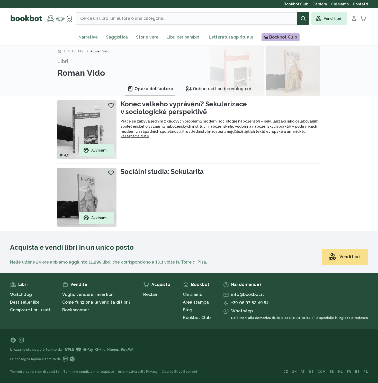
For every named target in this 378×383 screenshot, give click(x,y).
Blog (187, 309)
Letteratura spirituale (231, 37)
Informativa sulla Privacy (138, 371)
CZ (285, 371)
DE (311, 371)
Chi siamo (192, 294)
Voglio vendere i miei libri (88, 294)
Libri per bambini (184, 37)
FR (349, 371)
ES (332, 371)
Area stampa (196, 302)
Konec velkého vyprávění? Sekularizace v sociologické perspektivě (184, 108)
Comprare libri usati (30, 309)
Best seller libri (25, 302)
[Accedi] (354, 18)
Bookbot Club (197, 317)
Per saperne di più (135, 136)
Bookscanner (75, 309)
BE (357, 371)
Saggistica (117, 37)
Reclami (151, 294)
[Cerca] (303, 18)
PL (366, 371)
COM (322, 371)
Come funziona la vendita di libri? (96, 302)
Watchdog (21, 294)
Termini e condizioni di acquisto (88, 371)
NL (340, 371)
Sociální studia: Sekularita (162, 171)
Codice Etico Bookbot (179, 371)
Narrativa (88, 37)
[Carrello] (363, 18)
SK (294, 371)
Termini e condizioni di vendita (34, 371)
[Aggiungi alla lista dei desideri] (111, 105)
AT (303, 371)
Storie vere (147, 37)
